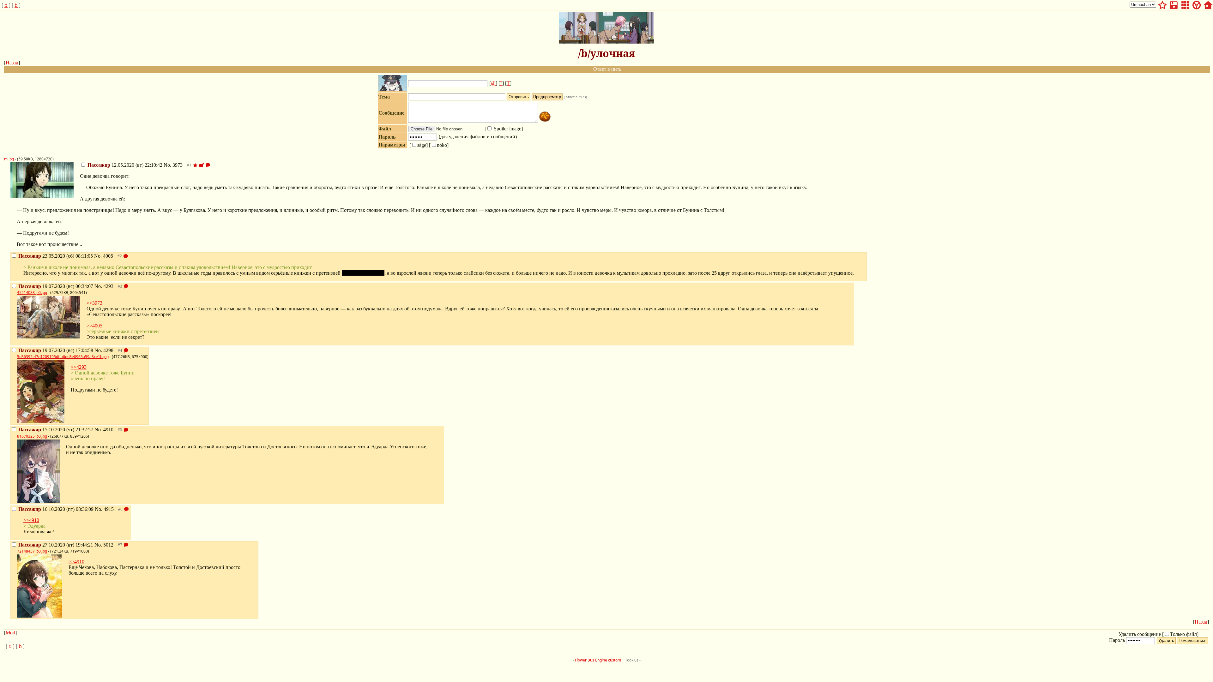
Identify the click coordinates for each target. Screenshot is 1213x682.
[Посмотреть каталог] (1185, 4)
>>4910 (31, 520)
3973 (177, 165)
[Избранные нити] (1162, 4)
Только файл (1183, 634)
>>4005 (94, 325)
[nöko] (439, 145)
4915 (109, 509)
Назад (12, 62)
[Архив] (1174, 4)
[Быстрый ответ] (207, 165)
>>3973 (94, 303)
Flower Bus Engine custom (598, 660)
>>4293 (79, 367)
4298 (108, 350)
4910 (108, 429)
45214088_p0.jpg (32, 292)
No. (168, 165)
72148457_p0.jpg (32, 551)
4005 (108, 256)
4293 (108, 286)
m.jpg (9, 159)
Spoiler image (506, 128)
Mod (10, 632)
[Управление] (1197, 4)
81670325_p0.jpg (32, 436)
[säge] (418, 145)
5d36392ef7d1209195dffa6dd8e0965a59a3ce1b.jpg (63, 356)
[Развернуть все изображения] (201, 165)
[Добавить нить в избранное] (195, 165)
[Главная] (1208, 4)
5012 (108, 544)
